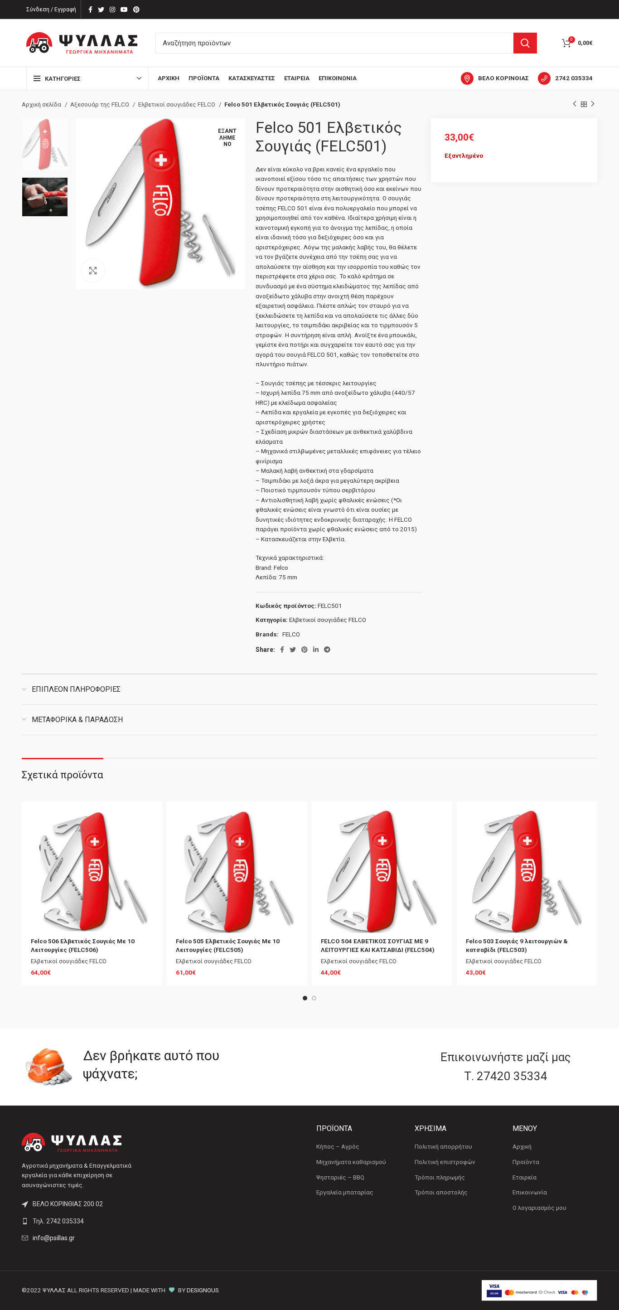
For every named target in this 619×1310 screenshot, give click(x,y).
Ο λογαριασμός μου (539, 1207)
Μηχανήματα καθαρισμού (351, 1162)
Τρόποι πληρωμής (440, 1177)
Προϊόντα (526, 1162)
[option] (45, 144)
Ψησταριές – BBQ (340, 1177)
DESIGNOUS (203, 1290)
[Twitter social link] (101, 9)
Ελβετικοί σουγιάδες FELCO (177, 104)
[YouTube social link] (124, 9)
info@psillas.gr (54, 1238)
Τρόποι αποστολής (441, 1192)
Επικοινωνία (530, 1192)
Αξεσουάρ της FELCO (100, 104)
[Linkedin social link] (315, 649)
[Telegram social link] (327, 649)
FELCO (291, 634)
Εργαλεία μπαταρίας (344, 1192)
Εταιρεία (525, 1177)
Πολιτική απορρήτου (443, 1146)
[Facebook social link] (90, 9)
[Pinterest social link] (136, 9)
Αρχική (522, 1146)
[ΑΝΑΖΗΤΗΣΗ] (525, 43)
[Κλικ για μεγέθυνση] (93, 270)
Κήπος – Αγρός (337, 1146)
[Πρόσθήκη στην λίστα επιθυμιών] (146, 825)
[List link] (88, 1221)
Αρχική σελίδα (42, 104)
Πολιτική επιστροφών (445, 1162)
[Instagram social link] (112, 9)
